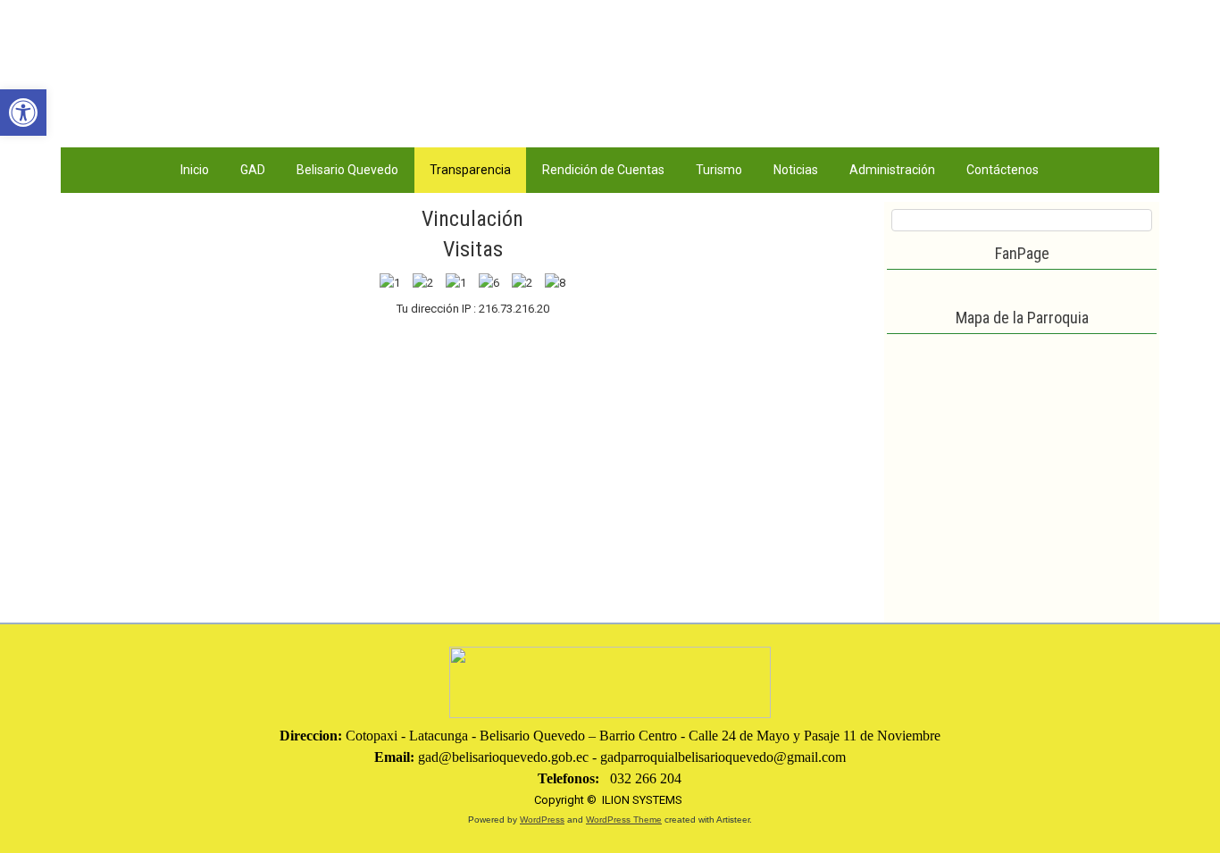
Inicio (194, 170)
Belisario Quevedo (347, 170)
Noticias (795, 170)
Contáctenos (1002, 170)
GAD (252, 170)
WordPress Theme (624, 819)
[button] (23, 112)
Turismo (719, 170)
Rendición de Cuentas (603, 170)
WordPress (542, 819)
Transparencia (470, 170)
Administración (892, 170)
